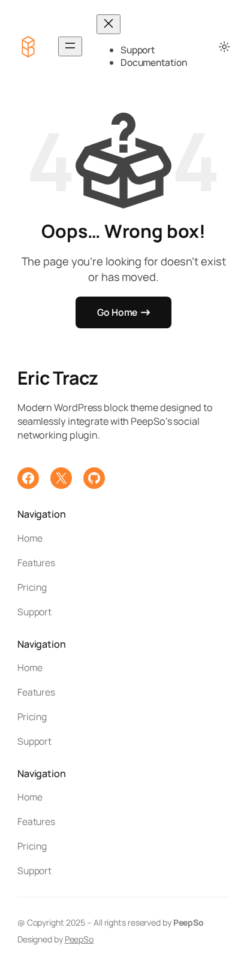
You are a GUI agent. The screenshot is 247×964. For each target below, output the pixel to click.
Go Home (117, 312)
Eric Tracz (57, 377)
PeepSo (79, 939)
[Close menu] (109, 24)
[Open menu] (70, 46)
